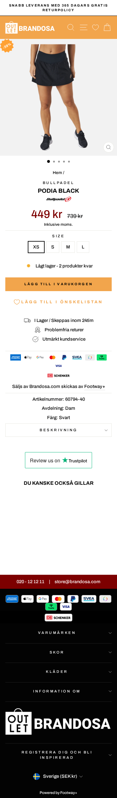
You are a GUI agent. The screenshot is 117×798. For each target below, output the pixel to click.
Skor (57, 652)
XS (36, 246)
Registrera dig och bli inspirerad (57, 754)
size (58, 236)
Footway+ (94, 386)
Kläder (57, 671)
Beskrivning (58, 430)
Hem (57, 172)
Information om (56, 691)
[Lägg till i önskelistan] (38, 502)
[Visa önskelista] (95, 27)
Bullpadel (59, 183)
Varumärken (57, 633)
